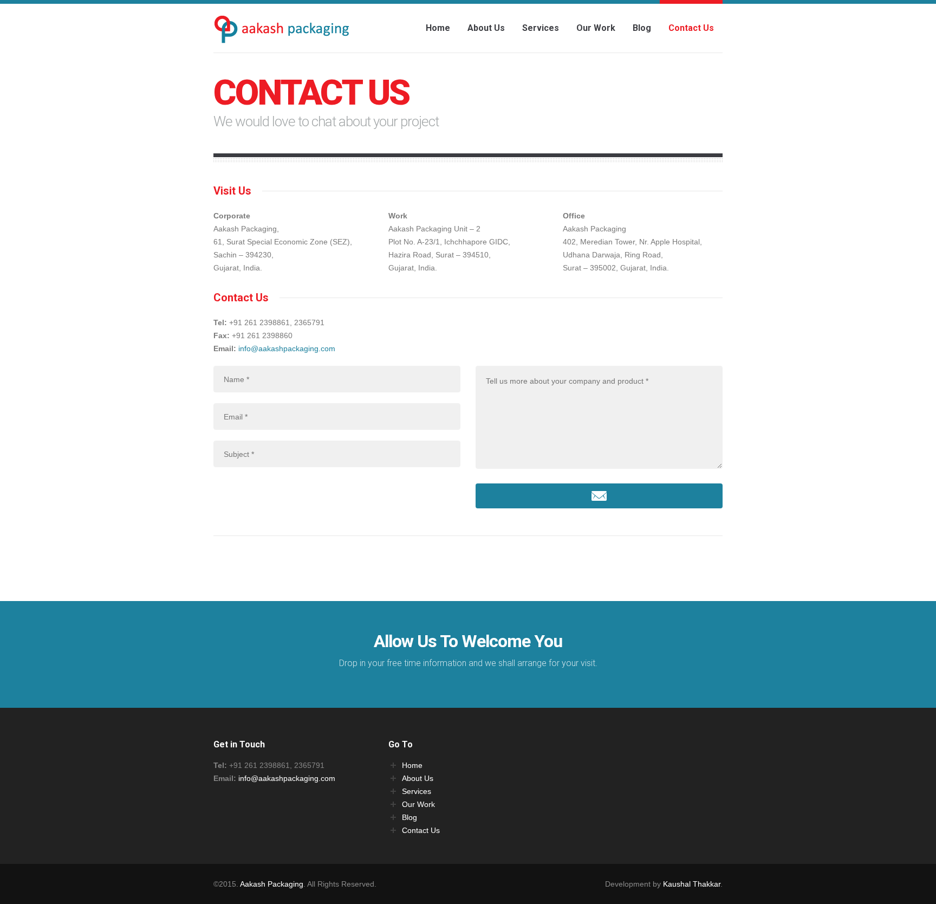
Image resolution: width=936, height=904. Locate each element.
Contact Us (691, 28)
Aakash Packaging (271, 884)
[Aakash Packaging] (281, 33)
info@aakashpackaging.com (286, 348)
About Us (486, 28)
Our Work (595, 28)
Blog (642, 28)
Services (540, 28)
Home (438, 28)
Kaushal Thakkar (691, 884)
